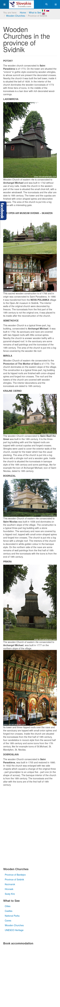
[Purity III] (21, 4)
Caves (8, 920)
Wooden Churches (15, 15)
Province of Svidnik (14, 879)
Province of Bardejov (15, 874)
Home (23, 12)
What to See (35, 12)
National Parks (12, 915)
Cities (7, 906)
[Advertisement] (30, 827)
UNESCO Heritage (14, 930)
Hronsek (9, 889)
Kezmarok (10, 884)
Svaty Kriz (10, 893)
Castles (8, 910)
